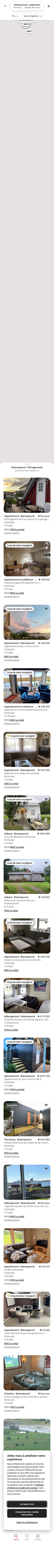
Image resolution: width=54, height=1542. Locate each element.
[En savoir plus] (38, 471)
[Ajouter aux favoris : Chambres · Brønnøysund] (46, 1422)
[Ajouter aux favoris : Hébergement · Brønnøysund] (46, 981)
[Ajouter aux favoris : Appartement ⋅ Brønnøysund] (46, 481)
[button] (17, 529)
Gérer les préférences (27, 1522)
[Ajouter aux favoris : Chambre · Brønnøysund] (46, 1359)
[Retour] (5, 6)
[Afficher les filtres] (49, 6)
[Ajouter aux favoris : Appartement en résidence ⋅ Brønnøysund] (46, 545)
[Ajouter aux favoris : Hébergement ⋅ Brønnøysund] (46, 1168)
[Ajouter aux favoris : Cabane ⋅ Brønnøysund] (46, 799)
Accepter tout (27, 1504)
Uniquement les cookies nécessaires (27, 1513)
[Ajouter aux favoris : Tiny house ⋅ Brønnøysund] (46, 1105)
